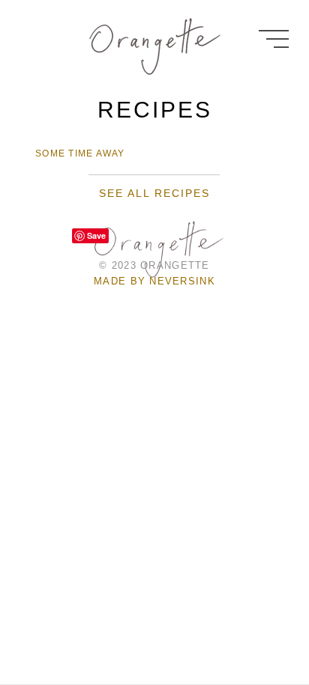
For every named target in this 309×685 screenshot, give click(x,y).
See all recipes (154, 193)
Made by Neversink (154, 281)
